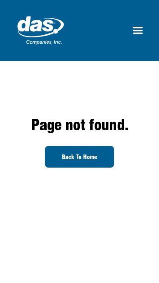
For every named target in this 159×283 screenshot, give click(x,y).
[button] (138, 30)
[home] (38, 30)
